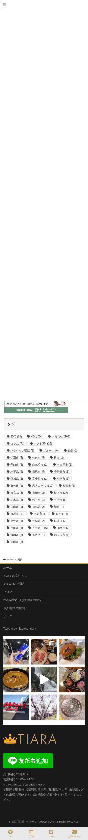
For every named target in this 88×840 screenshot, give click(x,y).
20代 (16, 436)
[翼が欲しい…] (16, 652)
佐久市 (38, 457)
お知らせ (61, 436)
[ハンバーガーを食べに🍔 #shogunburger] (72, 652)
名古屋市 (64, 464)
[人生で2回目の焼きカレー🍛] (16, 679)
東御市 (38, 492)
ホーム (7, 567)
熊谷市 (38, 499)
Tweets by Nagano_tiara (19, 628)
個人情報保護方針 (15, 608)
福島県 (38, 506)
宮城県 (16, 478)
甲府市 (60, 499)
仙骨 (73, 450)
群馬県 (17, 513)
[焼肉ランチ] (44, 652)
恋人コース (42, 485)
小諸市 (63, 478)
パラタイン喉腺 (22, 450)
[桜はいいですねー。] (44, 707)
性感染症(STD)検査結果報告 (22, 600)
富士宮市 (39, 478)
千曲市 (16, 464)
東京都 (16, 492)
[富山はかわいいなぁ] (72, 707)
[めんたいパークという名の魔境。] (16, 707)
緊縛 (59, 506)
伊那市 (16, 457)
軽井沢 (60, 520)
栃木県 (16, 499)
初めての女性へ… (15, 575)
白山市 (16, 506)
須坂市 (63, 527)
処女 (59, 457)
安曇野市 (61, 471)
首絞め (38, 535)
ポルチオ (51, 450)
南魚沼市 (39, 464)
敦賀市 (69, 485)
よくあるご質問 (13, 583)
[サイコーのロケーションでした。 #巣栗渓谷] (44, 679)
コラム (17, 443)
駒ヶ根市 (61, 535)
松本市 (61, 492)
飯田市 (16, 535)
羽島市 (40, 513)
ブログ (7, 592)
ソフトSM (43, 443)
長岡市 (16, 527)
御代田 (16, 485)
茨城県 (38, 520)
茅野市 (16, 520)
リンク (7, 616)
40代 (37, 436)
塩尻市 (38, 471)
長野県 (40, 527)
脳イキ (62, 513)
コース (10, 836)
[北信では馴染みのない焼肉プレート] (72, 679)
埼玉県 (16, 471)
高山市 (16, 542)
